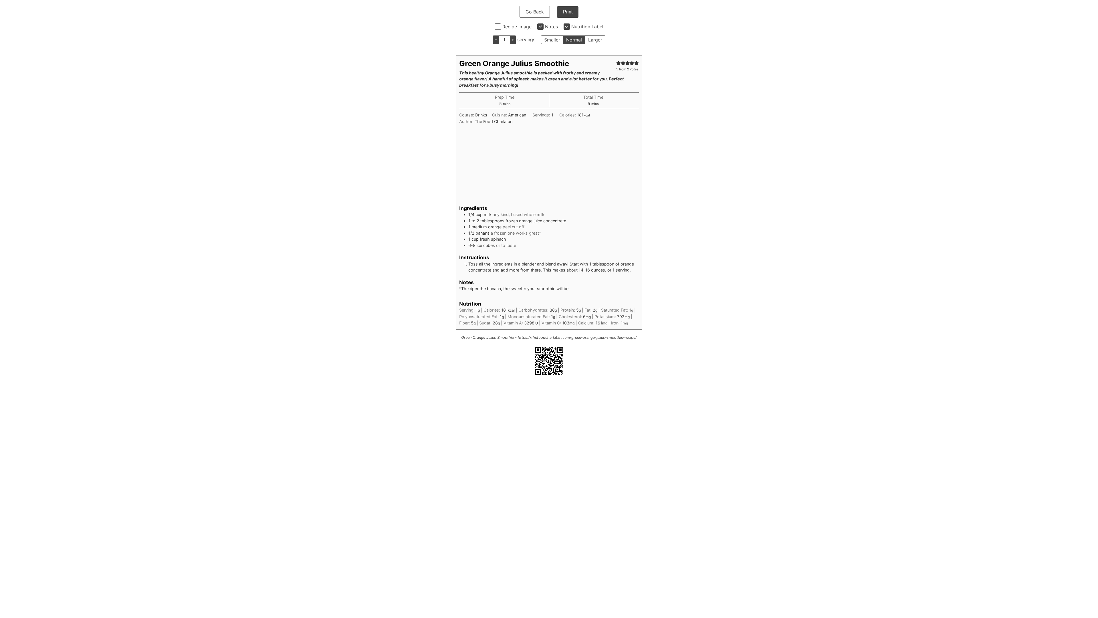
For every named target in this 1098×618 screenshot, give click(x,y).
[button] (618, 63)
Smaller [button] (552, 40)
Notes (551, 26)
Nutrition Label (587, 26)
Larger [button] (595, 40)
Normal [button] (574, 40)
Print (567, 11)
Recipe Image (517, 26)
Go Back (535, 12)
